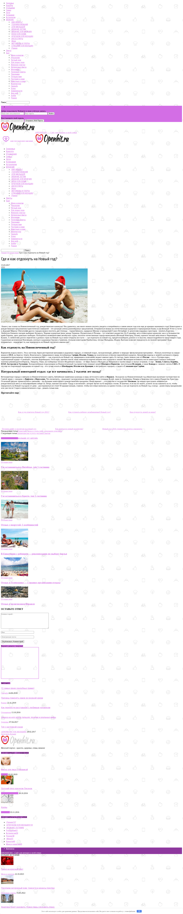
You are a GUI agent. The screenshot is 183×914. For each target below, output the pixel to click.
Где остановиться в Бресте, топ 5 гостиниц (24, 496)
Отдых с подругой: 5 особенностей (19, 525)
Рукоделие (15, 57)
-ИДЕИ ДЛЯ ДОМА (18, 34)
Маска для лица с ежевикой (14, 769)
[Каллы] (7, 802)
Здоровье (10, 3)
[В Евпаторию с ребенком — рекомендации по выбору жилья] (14, 547)
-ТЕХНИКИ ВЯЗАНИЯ (19, 24)
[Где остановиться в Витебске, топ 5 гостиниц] (14, 460)
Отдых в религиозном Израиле (18, 604)
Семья (8, 10)
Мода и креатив (17, 55)
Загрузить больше (8, 734)
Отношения (10, 8)
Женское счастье (18, 65)
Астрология (10, 17)
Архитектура (16, 84)
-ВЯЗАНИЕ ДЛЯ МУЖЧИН (21, 31)
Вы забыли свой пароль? (11, 116)
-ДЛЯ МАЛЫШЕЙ (18, 27)
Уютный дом (16, 60)
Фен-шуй (14, 93)
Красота (9, 5)
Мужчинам (15, 69)
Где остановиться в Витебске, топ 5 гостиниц (25, 467)
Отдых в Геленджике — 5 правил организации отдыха (30, 582)
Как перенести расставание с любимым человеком (25, 707)
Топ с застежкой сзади (12, 727)
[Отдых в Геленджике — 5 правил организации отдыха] (14, 575)
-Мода (13, 41)
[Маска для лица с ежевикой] (5, 765)
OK (139, 911)
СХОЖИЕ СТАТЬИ (9, 438)
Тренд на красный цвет (12, 869)
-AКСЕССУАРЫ (17, 39)
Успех (13, 88)
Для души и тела (17, 62)
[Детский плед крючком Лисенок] (7, 784)
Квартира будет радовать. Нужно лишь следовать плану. (28, 907)
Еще (7, 53)
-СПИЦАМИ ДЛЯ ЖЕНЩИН (22, 46)
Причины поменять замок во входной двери (22, 698)
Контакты (10, 849)
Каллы (4, 807)
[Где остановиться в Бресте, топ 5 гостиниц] (14, 489)
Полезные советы (18, 72)
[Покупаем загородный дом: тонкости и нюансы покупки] (7, 883)
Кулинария (10, 15)
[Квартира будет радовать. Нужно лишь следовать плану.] (7, 902)
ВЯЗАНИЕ (10, 20)
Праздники (15, 74)
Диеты (8, 50)
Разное (14, 98)
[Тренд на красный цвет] (7, 864)
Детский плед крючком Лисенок (16, 788)
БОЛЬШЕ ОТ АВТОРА (28, 438)
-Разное (14, 48)
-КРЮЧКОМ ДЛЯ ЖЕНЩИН (22, 36)
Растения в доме (18, 79)
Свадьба (14, 86)
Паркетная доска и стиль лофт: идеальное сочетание (40, 431)
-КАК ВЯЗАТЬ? (17, 22)
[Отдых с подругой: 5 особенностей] (14, 518)
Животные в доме (18, 81)
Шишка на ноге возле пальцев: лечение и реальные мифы (28, 717)
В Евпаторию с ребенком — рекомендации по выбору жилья (34, 553)
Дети (8, 12)
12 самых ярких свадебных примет (17, 688)
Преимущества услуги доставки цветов (33, 433)
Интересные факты (19, 67)
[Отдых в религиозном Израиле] (14, 597)
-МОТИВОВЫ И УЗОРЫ (20, 43)
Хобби (13, 95)
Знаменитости (16, 91)
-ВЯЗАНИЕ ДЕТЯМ (18, 29)
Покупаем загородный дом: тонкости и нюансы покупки (28, 888)
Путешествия (16, 76)
